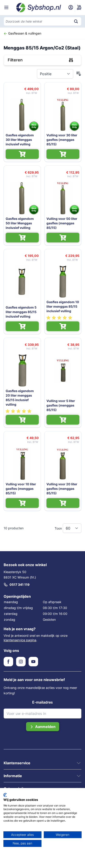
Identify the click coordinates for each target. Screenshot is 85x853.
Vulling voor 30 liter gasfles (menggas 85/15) (61, 139)
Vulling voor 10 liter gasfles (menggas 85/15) (21, 488)
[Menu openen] (6, 7)
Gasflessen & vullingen (24, 33)
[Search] (75, 21)
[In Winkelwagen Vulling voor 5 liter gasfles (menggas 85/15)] (63, 420)
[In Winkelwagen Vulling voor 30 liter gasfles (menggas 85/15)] (63, 154)
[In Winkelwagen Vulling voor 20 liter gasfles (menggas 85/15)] (63, 503)
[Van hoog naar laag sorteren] (78, 74)
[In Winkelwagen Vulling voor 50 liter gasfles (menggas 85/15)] (63, 237)
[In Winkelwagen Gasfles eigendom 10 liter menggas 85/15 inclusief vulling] (63, 326)
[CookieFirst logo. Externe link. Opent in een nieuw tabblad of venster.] (5, 795)
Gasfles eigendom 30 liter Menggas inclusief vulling (20, 139)
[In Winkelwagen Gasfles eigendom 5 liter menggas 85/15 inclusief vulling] (22, 326)
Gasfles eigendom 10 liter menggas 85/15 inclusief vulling (62, 306)
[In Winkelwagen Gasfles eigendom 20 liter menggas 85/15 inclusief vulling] (22, 420)
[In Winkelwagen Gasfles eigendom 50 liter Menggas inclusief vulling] (22, 237)
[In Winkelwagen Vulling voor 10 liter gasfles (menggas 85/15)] (22, 503)
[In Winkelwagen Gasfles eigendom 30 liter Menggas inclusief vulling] (22, 154)
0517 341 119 (19, 584)
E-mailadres (42, 702)
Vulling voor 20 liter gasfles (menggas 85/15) (61, 488)
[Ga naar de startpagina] (38, 7)
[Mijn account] (70, 7)
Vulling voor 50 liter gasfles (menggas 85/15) (61, 223)
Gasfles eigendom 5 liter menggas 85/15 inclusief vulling (21, 311)
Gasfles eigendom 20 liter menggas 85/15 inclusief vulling (20, 397)
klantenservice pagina (20, 640)
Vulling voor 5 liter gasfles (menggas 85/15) (60, 405)
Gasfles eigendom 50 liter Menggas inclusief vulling (20, 223)
